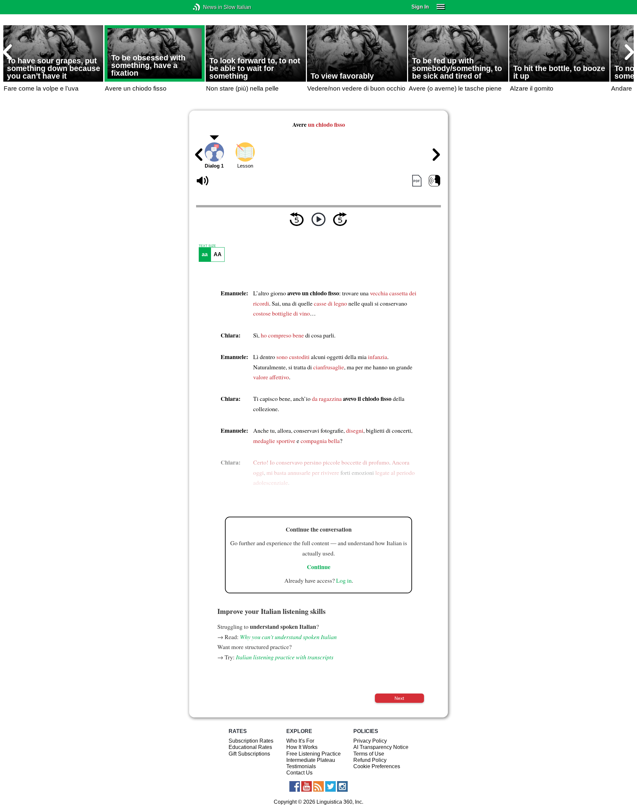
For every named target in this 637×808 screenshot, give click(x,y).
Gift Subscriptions (249, 754)
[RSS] (318, 786)
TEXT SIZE (207, 246)
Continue (318, 566)
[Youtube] (306, 786)
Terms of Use (368, 754)
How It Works (302, 747)
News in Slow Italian (206, 7)
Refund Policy (370, 760)
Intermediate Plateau (310, 760)
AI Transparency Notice (380, 747)
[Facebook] (294, 786)
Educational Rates (250, 747)
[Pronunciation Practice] (434, 181)
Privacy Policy (370, 741)
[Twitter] (330, 786)
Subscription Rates (251, 741)
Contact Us (299, 772)
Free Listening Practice (313, 754)
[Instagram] (342, 786)
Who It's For (300, 741)
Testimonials (301, 766)
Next (399, 698)
